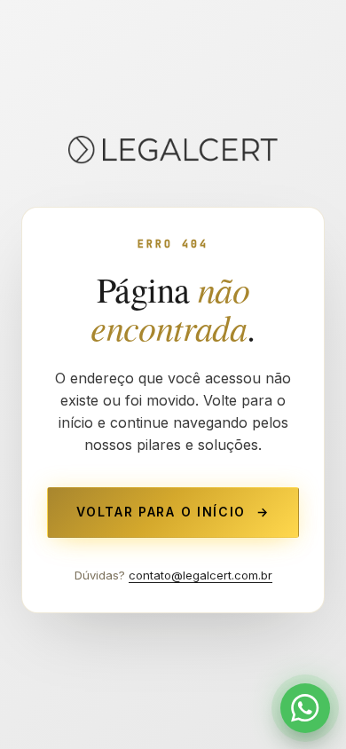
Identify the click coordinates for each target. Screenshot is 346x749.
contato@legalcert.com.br (200, 575)
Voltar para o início (172, 511)
